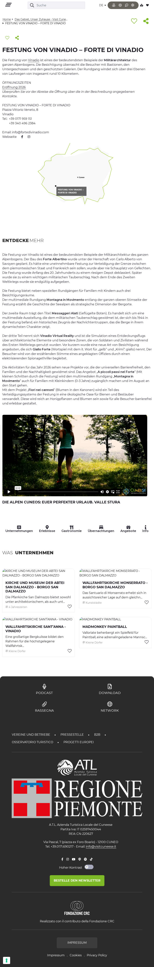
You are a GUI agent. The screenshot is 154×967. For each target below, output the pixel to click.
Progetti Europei (78, 742)
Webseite (9, 137)
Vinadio (33, 60)
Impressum (56, 955)
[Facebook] (62, 859)
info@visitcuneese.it (101, 846)
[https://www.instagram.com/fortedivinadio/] (27, 137)
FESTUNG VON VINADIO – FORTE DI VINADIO (71, 191)
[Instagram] (67, 859)
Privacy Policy (97, 955)
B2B (97, 734)
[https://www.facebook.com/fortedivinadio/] (20, 137)
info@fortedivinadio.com (30, 132)
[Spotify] (85, 859)
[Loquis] (79, 859)
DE (101, 5)
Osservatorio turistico (33, 742)
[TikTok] (91, 859)
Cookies (76, 955)
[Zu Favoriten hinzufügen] (134, 21)
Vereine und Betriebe (31, 734)
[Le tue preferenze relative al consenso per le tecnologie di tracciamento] (6, 960)
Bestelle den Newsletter (77, 880)
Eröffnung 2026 (14, 87)
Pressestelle (72, 734)
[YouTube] (73, 859)
